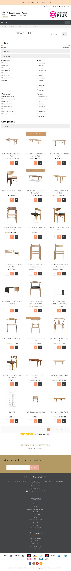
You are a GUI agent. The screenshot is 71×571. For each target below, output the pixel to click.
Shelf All (12, 412)
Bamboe (6, 68)
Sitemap (35, 525)
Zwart (42, 63)
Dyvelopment (58, 568)
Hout (6, 63)
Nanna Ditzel (7, 101)
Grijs (41, 65)
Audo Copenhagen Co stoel (35, 412)
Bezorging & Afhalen (35, 512)
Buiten (42, 104)
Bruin (42, 73)
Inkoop (35, 522)
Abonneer (34, 467)
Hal (41, 101)
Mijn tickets (35, 543)
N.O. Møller (7, 104)
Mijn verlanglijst (35, 546)
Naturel (42, 70)
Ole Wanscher (8, 106)
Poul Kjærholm (8, 109)
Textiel (6, 75)
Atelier (42, 116)
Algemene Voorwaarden (35, 519)
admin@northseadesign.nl (36, 491)
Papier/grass (8, 78)
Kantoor (42, 106)
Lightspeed (43, 568)
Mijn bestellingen (35, 541)
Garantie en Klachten (35, 527)
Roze (41, 88)
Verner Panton (8, 111)
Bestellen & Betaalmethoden (35, 509)
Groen (42, 78)
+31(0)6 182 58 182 (36, 485)
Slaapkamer (43, 99)
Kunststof (7, 70)
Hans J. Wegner (9, 99)
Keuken (42, 111)
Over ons (35, 504)
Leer (5, 73)
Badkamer (43, 114)
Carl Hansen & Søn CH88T (11, 338)
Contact (35, 506)
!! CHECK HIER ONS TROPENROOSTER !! (34, 2)
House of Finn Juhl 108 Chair (12, 190)
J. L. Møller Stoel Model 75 (35, 227)
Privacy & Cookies (35, 514)
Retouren (35, 517)
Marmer (6, 80)
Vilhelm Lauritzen (9, 114)
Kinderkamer (43, 109)
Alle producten (35, 548)
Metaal (6, 65)
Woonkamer (43, 96)
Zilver (41, 75)
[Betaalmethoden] (5, 555)
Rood (41, 90)
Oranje (42, 85)
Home (4, 26)
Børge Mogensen (9, 96)
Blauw (42, 80)
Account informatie (36, 538)
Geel (41, 83)
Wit (41, 68)
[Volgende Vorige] (65, 429)
